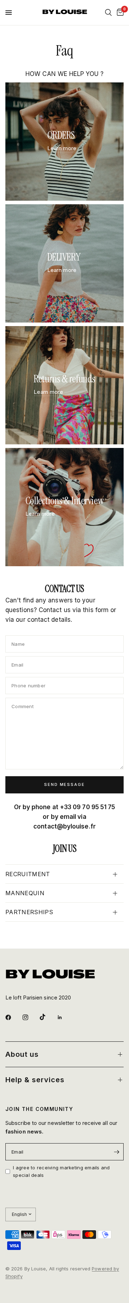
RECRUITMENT (27, 874)
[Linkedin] (65, 1017)
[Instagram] (30, 1017)
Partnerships (29, 912)
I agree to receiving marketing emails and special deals (61, 1171)
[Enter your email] (116, 1151)
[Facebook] (13, 1017)
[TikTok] (48, 1017)
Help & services (34, 1079)
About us (22, 1054)
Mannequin (24, 893)
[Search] (108, 12)
